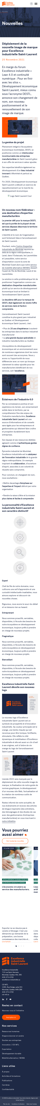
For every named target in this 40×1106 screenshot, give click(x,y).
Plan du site (6, 1104)
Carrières (6, 1085)
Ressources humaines (10, 1031)
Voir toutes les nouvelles (15, 841)
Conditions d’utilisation (18, 1104)
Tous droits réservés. (25, 1098)
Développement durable (11, 1053)
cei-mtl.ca (5, 994)
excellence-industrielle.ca (11, 980)
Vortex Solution (20, 1100)
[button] (36, 3)
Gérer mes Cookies (32, 1104)
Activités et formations (11, 1076)
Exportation (6, 1049)
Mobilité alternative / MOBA (13, 1058)
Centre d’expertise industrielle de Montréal (17, 248)
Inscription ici (11, 1017)
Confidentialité (8, 1089)
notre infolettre (8, 821)
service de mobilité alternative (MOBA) (19, 266)
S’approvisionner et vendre (13, 1036)
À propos (5, 1072)
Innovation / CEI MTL (10, 1045)
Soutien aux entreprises (11, 1040)
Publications (7, 1080)
